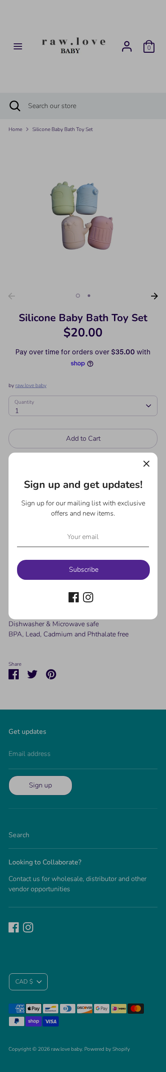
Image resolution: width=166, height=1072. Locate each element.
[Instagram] (88, 597)
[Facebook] (74, 597)
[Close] (146, 463)
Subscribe (83, 569)
